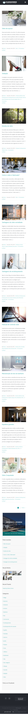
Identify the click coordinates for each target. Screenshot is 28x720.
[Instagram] (9, 698)
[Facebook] (5, 698)
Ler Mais (3, 50)
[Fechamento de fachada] (14, 573)
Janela (3, 99)
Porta (16, 397)
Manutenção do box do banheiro (13, 373)
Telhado (3, 150)
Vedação (5, 73)
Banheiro (21, 95)
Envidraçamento (5, 97)
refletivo (5, 651)
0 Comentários (21, 48)
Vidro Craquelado (8, 475)
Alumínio (17, 395)
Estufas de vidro (7, 126)
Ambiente (17, 95)
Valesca (4, 48)
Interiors (24, 97)
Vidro (17, 48)
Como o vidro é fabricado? (11, 175)
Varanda (12, 99)
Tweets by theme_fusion (8, 588)
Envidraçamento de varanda (13, 97)
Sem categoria (6, 662)
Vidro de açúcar (7, 28)
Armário (21, 244)
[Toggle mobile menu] (25, 2)
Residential (7, 99)
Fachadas (20, 97)
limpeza (6, 246)
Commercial (6, 619)
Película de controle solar (10, 324)
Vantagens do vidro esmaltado (12, 222)
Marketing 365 (18, 708)
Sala (9, 99)
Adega (4, 597)
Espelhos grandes (8, 424)
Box (24, 95)
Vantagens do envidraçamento (12, 271)
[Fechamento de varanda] (5, 573)
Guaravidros (16, 709)
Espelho (9, 397)
